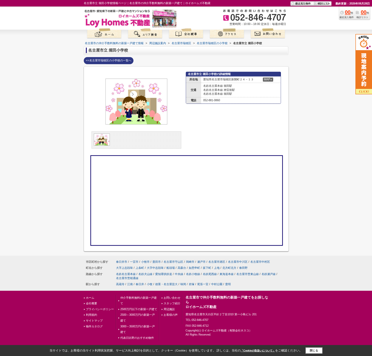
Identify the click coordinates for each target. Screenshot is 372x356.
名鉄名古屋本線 (126, 274)
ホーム (90, 297)
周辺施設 (169, 309)
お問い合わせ (172, 297)
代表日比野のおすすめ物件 (137, 337)
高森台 (182, 267)
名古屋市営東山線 (247, 274)
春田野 (243, 267)
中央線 (179, 274)
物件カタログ (94, 326)
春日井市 (121, 261)
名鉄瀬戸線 (269, 274)
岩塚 (191, 284)
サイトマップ (94, 320)
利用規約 (91, 314)
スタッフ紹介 (172, 303)
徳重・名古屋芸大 (166, 284)
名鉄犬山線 (145, 274)
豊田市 (156, 261)
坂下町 (207, 267)
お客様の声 (171, 314)
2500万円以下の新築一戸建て (138, 309)
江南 (130, 284)
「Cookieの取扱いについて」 (258, 350)
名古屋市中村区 (260, 261)
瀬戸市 (201, 261)
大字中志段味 (155, 267)
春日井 (140, 284)
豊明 (228, 284)
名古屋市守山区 (173, 261)
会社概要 (91, 303)
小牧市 (145, 261)
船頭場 (170, 267)
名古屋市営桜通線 (127, 278)
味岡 (183, 284)
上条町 (140, 267)
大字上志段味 (124, 267)
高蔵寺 (120, 284)
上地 (217, 267)
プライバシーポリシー (100, 309)
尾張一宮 (202, 284)
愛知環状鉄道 (163, 274)
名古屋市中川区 (238, 261)
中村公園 (216, 284)
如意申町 (194, 267)
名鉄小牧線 (193, 274)
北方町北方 (229, 267)
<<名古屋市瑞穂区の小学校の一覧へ (108, 60)
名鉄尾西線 (210, 274)
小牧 (149, 284)
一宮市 (134, 261)
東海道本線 (227, 274)
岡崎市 (190, 261)
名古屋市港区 (216, 261)
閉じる (314, 350)
